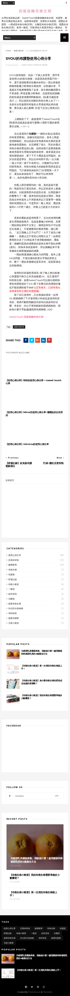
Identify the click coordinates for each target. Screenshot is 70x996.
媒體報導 (12, 564)
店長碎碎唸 (13, 560)
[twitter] (32, 987)
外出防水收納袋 (15, 608)
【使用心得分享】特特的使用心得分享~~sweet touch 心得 (33, 382)
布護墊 (11, 574)
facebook (37, 796)
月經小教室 (13, 623)
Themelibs (47, 992)
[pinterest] (38, 987)
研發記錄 (12, 579)
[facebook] (66, 3)
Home (8, 51)
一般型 (11, 589)
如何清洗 (12, 593)
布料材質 (12, 613)
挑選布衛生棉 (14, 603)
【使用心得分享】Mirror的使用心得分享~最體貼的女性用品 (34, 414)
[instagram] (44, 987)
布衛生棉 (12, 569)
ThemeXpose (34, 992)
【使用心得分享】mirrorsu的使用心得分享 (27, 444)
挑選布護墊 (13, 618)
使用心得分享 (19, 51)
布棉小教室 (13, 584)
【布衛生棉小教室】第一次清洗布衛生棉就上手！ (38, 970)
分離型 (11, 598)
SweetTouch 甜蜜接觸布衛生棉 (26, 316)
